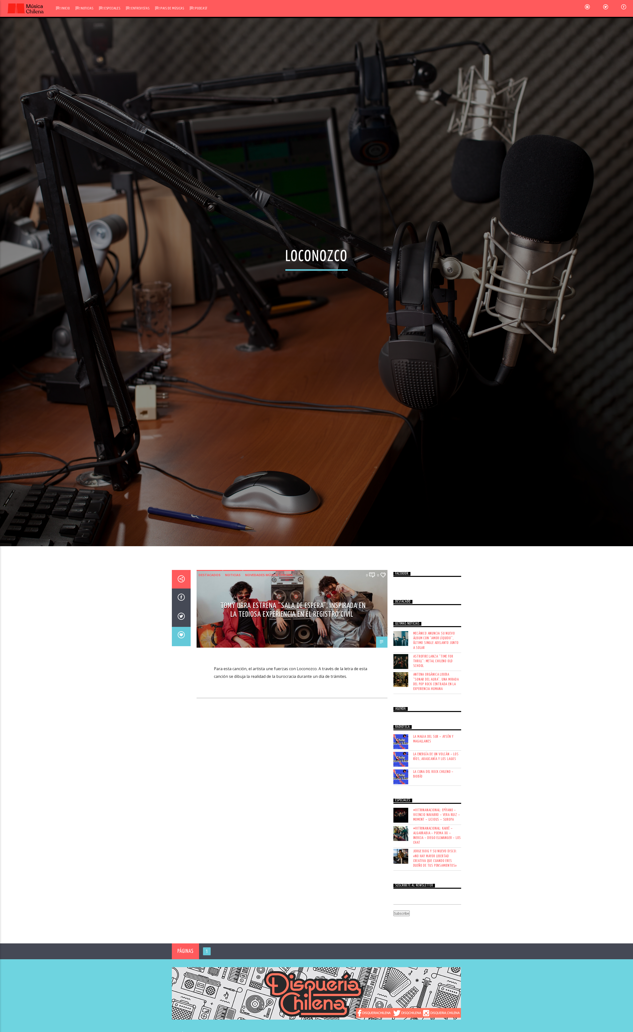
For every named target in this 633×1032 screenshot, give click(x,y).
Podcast (201, 8)
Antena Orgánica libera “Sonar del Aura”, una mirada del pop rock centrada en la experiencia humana (436, 722)
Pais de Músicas (172, 8)
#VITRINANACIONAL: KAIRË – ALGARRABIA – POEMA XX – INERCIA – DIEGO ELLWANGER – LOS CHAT (437, 875)
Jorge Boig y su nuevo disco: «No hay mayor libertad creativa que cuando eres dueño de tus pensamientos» (435, 898)
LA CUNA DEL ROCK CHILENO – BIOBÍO (433, 814)
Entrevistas (140, 8)
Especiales (112, 8)
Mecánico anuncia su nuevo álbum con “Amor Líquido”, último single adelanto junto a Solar (436, 680)
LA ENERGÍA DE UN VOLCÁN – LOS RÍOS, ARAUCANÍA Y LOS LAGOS (436, 796)
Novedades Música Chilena (269, 615)
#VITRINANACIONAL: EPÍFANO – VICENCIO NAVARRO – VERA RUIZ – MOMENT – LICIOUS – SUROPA (436, 854)
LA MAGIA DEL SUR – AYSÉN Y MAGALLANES (433, 779)
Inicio (65, 8)
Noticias (87, 8)
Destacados (210, 615)
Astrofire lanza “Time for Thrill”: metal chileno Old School (433, 701)
